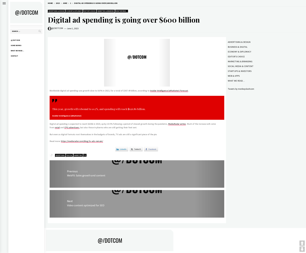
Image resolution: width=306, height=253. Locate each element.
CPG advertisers (71, 127)
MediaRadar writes (177, 124)
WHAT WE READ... (121, 11)
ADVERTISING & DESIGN (56, 11)
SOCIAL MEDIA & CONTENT (240, 66)
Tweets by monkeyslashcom (241, 88)
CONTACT (14, 56)
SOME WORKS (16, 45)
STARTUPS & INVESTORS (239, 71)
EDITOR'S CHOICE (90, 11)
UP (302, 243)
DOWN (302, 249)
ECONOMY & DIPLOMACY (74, 11)
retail (57, 127)
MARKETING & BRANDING (106, 11)
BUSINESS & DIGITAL (237, 47)
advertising (60, 155)
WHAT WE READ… (17, 51)
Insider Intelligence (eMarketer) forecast (169, 90)
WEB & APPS (234, 75)
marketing (78, 155)
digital (69, 155)
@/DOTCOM (15, 40)
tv (85, 155)
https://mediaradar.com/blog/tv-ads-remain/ (82, 141)
